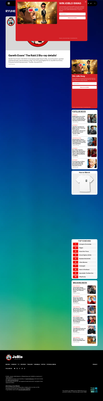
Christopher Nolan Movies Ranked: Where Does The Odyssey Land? (79, 289)
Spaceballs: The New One (86, 273)
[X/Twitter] (17, 368)
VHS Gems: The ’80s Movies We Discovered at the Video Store (79, 310)
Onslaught (82, 266)
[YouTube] (14, 368)
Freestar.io (28, 388)
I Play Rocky (82, 276)
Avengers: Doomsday (85, 244)
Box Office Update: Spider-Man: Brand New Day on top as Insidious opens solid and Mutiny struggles (78, 152)
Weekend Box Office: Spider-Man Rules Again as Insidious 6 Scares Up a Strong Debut (79, 141)
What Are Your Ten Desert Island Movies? (79, 339)
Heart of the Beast (84, 269)
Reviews (23, 364)
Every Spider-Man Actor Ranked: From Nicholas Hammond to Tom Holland (79, 319)
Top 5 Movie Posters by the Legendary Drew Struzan (79, 330)
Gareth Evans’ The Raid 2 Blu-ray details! (32, 55)
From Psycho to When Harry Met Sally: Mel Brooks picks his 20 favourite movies (78, 163)
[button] (9, 3)
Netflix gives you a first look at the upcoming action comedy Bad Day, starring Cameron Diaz (79, 118)
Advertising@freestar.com (24, 389)
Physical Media (51, 364)
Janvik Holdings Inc (30, 378)
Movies (8, 364)
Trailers (30, 364)
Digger (81, 247)
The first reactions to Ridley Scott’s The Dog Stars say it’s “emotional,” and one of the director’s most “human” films (78, 130)
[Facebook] (19, 368)
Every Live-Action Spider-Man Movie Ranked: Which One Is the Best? (79, 299)
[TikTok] (90, 3)
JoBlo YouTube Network (12, 380)
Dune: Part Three (84, 251)
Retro (43, 364)
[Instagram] (88, 3)
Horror (13, 364)
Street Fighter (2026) (85, 255)
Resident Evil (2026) (84, 258)
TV (18, 364)
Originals (37, 364)
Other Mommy (83, 262)
